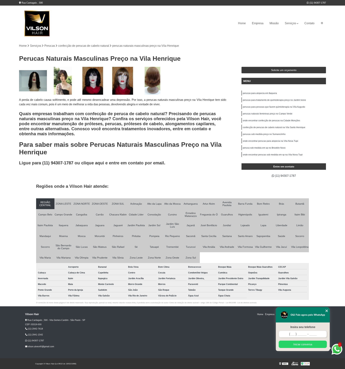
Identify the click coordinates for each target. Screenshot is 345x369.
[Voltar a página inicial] (37, 23)
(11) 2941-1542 (35, 334)
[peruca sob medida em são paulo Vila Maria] (123, 81)
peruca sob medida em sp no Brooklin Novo (264, 148)
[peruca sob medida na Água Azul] (33, 81)
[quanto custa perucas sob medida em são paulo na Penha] (93, 81)
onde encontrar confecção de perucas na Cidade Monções (271, 120)
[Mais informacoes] (322, 23)
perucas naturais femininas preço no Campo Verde (267, 113)
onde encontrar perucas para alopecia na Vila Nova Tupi (270, 141)
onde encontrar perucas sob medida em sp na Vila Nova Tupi (273, 154)
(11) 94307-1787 (317, 2)
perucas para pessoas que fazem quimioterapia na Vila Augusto (274, 107)
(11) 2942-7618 (35, 329)
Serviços (290, 23)
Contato (309, 23)
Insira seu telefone (302, 327)
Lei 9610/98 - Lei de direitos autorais (241, 303)
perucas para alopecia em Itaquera (260, 93)
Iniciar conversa (302, 344)
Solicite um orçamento (283, 70)
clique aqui (92, 162)
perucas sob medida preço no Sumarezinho (264, 134)
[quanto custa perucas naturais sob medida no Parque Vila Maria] (153, 81)
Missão (274, 23)
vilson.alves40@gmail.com (40, 346)
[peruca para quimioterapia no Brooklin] (63, 81)
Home (242, 23)
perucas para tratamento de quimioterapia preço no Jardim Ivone (274, 100)
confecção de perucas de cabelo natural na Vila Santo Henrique (274, 127)
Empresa (257, 23)
